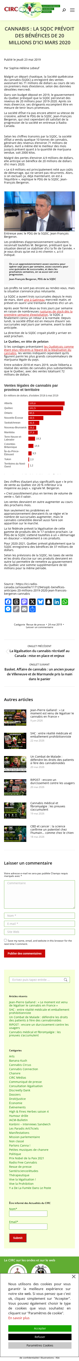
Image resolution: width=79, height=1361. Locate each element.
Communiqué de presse (25, 1081)
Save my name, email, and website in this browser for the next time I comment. (38, 942)
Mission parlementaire (24, 1137)
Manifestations (19, 1132)
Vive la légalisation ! (22, 1179)
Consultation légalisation (26, 1086)
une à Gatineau (34, 300)
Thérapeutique (19, 1175)
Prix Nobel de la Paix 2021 (26, 1158)
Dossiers (15, 1094)
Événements (17, 1107)
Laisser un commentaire (39, 627)
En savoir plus (19, 1318)
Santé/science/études (23, 1171)
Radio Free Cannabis (23, 1162)
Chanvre (14, 1073)
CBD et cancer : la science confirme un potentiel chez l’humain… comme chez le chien (52, 829)
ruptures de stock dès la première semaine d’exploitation (38, 313)
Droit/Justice (17, 1098)
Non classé (16, 1141)
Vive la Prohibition (21, 1183)
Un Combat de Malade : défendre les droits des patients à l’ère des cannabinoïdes (52, 760)
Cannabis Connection (23, 1069)
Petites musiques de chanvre (28, 1149)
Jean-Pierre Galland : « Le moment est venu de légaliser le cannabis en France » (52, 713)
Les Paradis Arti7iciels (24, 1128)
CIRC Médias (17, 1077)
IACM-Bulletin (18, 1120)
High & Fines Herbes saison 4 (29, 1111)
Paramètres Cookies (40, 1345)
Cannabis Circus (20, 1064)
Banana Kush (18, 1060)
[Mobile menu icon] (72, 10)
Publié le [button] (22, 59)
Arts (12, 1056)
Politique (15, 1154)
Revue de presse (35, 624)
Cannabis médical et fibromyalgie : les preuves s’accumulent (47, 806)
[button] (39, 211)
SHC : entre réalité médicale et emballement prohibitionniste (51, 735)
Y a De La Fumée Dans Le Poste (30, 1188)
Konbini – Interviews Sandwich (30, 1124)
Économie (15, 1103)
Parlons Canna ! (19, 1145)
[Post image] (15, 718)
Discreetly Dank (19, 1090)
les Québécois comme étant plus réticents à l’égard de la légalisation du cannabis (39, 350)
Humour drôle (18, 1115)
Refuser (40, 1337)
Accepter (40, 1328)
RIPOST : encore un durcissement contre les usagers (52, 781)
